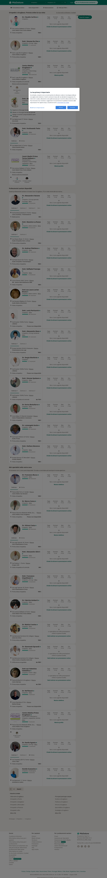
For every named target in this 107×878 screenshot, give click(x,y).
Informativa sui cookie (63, 102)
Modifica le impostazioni (37, 107)
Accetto (72, 107)
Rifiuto (61, 107)
